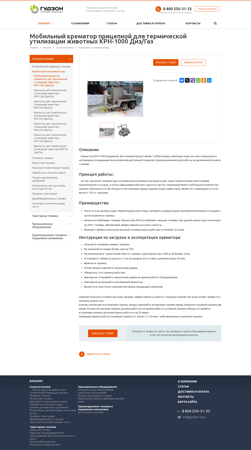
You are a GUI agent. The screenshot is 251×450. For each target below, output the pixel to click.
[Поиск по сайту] (215, 23)
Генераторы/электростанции (95, 395)
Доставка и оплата (150, 23)
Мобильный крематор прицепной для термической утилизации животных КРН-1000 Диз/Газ (50, 81)
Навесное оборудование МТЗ (47, 433)
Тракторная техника (45, 215)
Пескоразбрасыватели (43, 441)
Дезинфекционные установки (49, 198)
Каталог (45, 23)
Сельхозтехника (43, 58)
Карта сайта (187, 401)
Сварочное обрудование (92, 392)
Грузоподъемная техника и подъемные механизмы (49, 237)
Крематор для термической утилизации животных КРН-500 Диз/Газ (50, 104)
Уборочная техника (43, 163)
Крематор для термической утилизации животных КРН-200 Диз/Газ (50, 126)
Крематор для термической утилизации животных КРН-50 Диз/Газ (51, 149)
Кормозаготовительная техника (51, 168)
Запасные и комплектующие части (48, 205)
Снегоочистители (40, 430)
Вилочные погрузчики (90, 412)
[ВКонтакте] (181, 80)
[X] (187, 80)
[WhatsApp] (198, 80)
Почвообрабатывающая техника (51, 66)
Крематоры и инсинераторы (48, 71)
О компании (80, 23)
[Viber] (192, 80)
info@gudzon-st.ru (194, 417)
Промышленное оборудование (42, 225)
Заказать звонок (207, 9)
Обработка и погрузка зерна (48, 172)
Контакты (193, 23)
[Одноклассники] (203, 80)
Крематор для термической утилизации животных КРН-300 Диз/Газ (50, 115)
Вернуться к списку (98, 354)
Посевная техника (42, 158)
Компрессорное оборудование (96, 389)
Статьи (111, 23)
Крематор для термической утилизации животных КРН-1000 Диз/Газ (50, 93)
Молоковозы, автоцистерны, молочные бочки (49, 187)
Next (140, 88)
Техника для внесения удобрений (44, 179)
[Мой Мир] (209, 80)
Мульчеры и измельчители (45, 444)
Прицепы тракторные (44, 193)
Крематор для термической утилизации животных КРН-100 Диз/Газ (50, 138)
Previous (90, 88)
